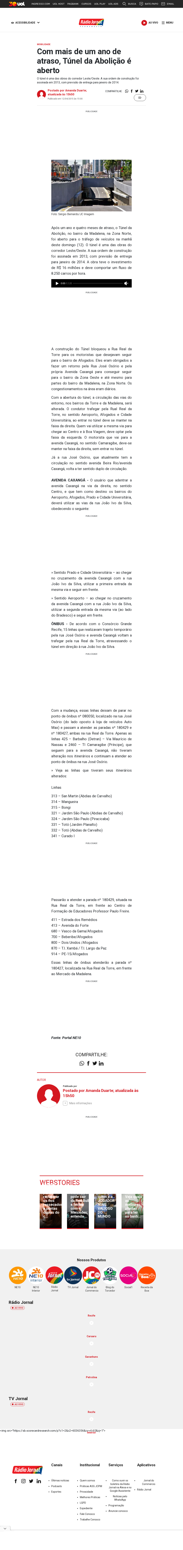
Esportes (56, 1491)
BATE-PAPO (151, 3)
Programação (116, 1505)
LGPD (83, 1502)
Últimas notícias (60, 1480)
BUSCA (132, 3)
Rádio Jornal (144, 1489)
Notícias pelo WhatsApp (120, 1498)
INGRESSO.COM (40, 3)
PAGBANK (73, 3)
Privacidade (86, 1491)
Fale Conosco (87, 1514)
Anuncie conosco (118, 1511)
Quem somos (87, 1480)
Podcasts (56, 1486)
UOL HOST (59, 3)
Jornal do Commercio (148, 1482)
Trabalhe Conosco (90, 1519)
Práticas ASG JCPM (91, 1486)
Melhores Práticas (90, 1497)
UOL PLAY (99, 3)
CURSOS (86, 3)
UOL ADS (113, 3)
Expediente (86, 1508)
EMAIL (170, 3)
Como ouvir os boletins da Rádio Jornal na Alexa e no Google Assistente (120, 1485)
